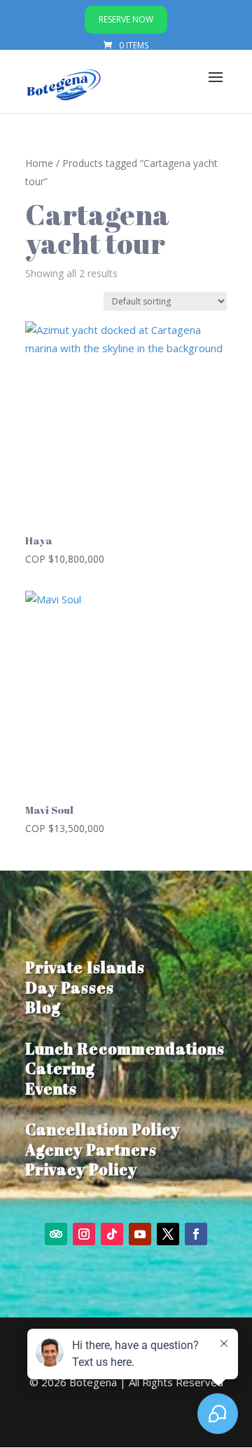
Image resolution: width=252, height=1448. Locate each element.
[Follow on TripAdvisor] (56, 1234)
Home (39, 163)
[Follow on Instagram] (84, 1234)
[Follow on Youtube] (140, 1234)
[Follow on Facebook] (196, 1234)
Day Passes (69, 987)
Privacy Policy (81, 1169)
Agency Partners (91, 1149)
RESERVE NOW (126, 19)
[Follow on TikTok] (112, 1234)
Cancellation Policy (102, 1129)
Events (51, 1088)
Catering (60, 1068)
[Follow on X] (168, 1234)
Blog (43, 1007)
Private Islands (85, 967)
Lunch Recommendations (125, 1048)
